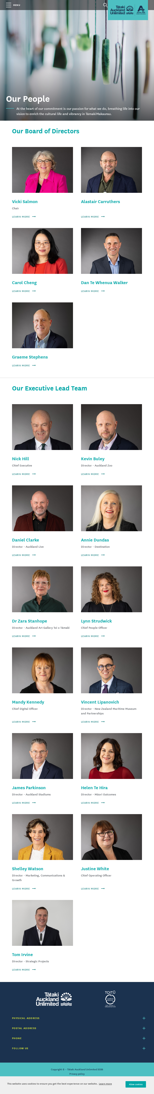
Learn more (105, 1083)
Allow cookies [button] (136, 1084)
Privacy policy (77, 1074)
